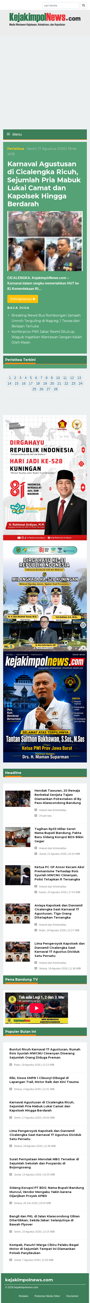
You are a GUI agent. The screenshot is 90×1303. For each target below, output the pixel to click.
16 (24, 383)
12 (72, 378)
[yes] (83, 5)
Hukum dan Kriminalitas (52, 810)
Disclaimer (72, 1296)
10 (58, 378)
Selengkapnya (21, 299)
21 (59, 383)
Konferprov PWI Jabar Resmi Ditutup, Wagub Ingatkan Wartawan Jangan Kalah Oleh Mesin (47, 337)
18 (38, 383)
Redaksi (23, 1296)
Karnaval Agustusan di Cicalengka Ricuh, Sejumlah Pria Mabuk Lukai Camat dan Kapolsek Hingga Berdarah (44, 184)
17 (31, 383)
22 (66, 383)
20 (52, 383)
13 (79, 378)
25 (34, 389)
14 (9, 383)
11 (65, 378)
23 (73, 383)
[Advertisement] (45, 82)
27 (48, 389)
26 (41, 389)
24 (80, 383)
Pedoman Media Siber (47, 1296)
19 (45, 383)
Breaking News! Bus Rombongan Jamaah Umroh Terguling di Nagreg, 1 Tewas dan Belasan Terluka (46, 320)
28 (56, 389)
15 (16, 383)
